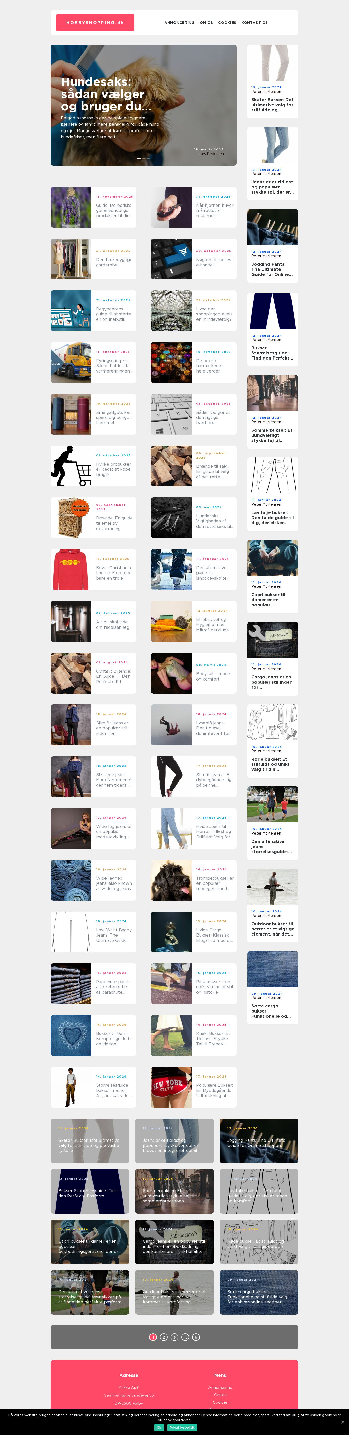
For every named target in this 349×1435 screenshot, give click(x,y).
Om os (206, 23)
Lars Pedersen (211, 154)
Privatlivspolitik (182, 1427)
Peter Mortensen (266, 91)
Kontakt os (254, 23)
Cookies (227, 23)
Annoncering (179, 23)
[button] (139, 158)
